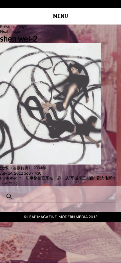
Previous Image (13, 26)
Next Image (10, 31)
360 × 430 (32, 173)
